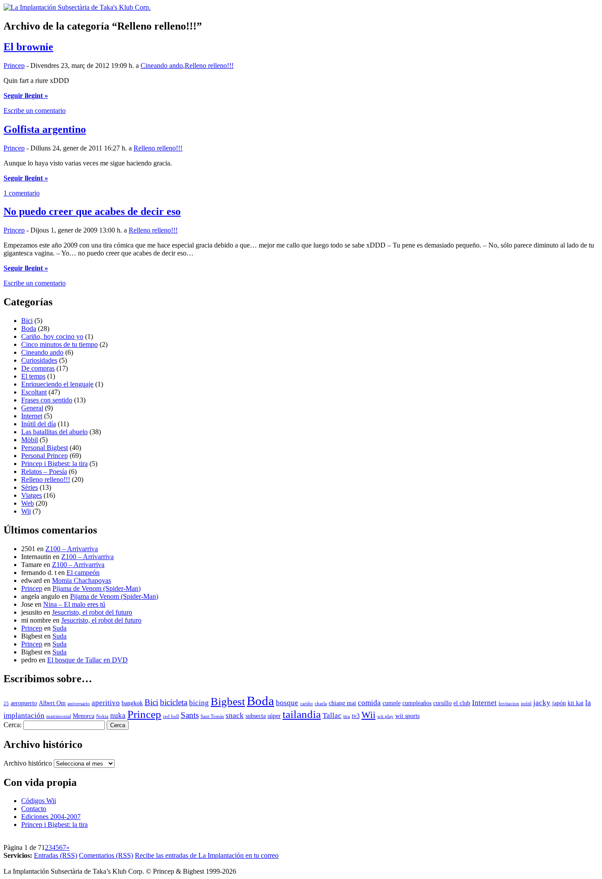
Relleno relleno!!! (209, 65)
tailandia (301, 714)
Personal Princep (44, 455)
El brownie (28, 47)
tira (346, 716)
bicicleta (173, 702)
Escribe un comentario (35, 110)
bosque (287, 703)
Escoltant (34, 392)
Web (27, 503)
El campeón (83, 572)
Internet (31, 416)
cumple (392, 703)
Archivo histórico (28, 763)
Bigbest (228, 701)
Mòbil (29, 439)
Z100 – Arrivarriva (71, 548)
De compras (38, 368)
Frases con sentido (46, 400)
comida (369, 703)
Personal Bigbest (44, 447)
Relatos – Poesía (44, 471)
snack (235, 715)
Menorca (83, 716)
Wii (26, 511)
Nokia (102, 716)
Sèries (29, 487)
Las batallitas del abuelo (54, 432)
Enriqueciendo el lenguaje (57, 384)
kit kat (575, 703)
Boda (28, 328)
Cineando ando (162, 65)
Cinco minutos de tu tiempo (59, 344)
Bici (27, 320)
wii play (385, 716)
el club (461, 703)
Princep (14, 65)
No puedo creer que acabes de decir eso (92, 211)
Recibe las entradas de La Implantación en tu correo (207, 855)
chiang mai (342, 703)
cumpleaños (416, 703)
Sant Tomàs (212, 716)
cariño (306, 703)
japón (559, 703)
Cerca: (13, 725)
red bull (171, 716)
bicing (199, 703)
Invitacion (508, 703)
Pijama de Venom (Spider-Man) (96, 588)
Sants (190, 715)
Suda (59, 628)
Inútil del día (38, 424)
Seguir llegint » (26, 95)
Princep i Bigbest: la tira (54, 463)
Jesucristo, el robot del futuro (92, 612)
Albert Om (52, 703)
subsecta (255, 716)
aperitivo (106, 703)
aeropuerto (24, 703)
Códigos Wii (38, 800)
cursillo (442, 703)
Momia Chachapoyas (81, 580)
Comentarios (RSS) (106, 855)
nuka (118, 715)
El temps (33, 376)
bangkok (132, 703)
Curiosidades (39, 360)
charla (321, 703)
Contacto (33, 808)
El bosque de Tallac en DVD (87, 660)
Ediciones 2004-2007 (51, 816)
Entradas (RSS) (55, 855)
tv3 (356, 716)
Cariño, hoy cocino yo (52, 336)
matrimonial (58, 716)
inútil (526, 703)
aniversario (78, 703)
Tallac (332, 715)
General (32, 408)
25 (6, 703)
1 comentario (22, 193)
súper (274, 716)
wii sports (407, 716)
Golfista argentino (45, 129)
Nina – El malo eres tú (74, 604)
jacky (541, 703)
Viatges (31, 495)
